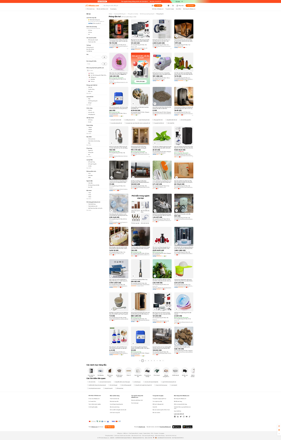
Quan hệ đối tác (177, 411)
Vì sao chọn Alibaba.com (94, 398)
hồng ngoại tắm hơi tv (158, 119)
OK (104, 57)
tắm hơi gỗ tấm (171, 123)
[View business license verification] (153, 438)
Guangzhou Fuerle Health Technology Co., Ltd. (183, 155)
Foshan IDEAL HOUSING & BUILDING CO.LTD (183, 253)
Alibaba (110, 13)
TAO (152, 433)
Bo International (156, 254)
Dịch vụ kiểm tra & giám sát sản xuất (118, 409)
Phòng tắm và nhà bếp (133, 13)
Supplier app (142, 426)
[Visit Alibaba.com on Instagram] (184, 416)
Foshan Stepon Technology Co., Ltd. (139, 48)
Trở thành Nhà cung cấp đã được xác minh (182, 407)
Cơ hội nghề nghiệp (93, 407)
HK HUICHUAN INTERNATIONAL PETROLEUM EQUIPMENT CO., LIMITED (140, 187)
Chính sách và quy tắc (115, 412)
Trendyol (156, 433)
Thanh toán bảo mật (114, 398)
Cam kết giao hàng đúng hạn (116, 404)
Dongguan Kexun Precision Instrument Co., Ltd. (162, 46)
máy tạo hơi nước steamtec (105, 381)
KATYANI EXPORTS (113, 114)
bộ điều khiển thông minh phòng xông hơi (97, 385)
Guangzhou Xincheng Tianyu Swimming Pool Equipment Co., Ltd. (183, 187)
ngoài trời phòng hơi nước (144, 119)
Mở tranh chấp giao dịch (158, 404)
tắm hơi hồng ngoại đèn (186, 119)
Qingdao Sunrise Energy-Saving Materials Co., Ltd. (162, 113)
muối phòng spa (137, 381)
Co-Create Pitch (92, 401)
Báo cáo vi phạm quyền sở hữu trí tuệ (161, 409)
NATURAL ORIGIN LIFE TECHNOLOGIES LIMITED (162, 287)
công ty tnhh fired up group (161, 385)
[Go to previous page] (139, 360)
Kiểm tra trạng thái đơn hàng (180, 404)
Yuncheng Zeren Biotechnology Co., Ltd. (118, 82)
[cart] (173, 5)
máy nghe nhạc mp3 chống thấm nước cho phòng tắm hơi (138, 123)
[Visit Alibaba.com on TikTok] (189, 416)
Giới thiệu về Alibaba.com (95, 395)
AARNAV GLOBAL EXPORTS (159, 153)
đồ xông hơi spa (120, 388)
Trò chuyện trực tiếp (157, 401)
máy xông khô (174, 385)
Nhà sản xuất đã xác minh (137, 400)
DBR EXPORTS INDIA (136, 113)
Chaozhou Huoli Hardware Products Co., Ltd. (162, 220)
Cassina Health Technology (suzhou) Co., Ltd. (140, 154)
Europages (161, 433)
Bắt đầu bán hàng (178, 401)
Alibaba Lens (94, 426)
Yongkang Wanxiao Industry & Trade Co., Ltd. (183, 285)
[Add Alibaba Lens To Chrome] (110, 426)
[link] (279, 426)
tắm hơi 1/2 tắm (92, 381)
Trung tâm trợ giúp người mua (159, 398)
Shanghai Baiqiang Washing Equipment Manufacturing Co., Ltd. (118, 285)
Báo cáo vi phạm (156, 412)
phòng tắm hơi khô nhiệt (116, 119)
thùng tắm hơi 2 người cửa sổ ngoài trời (143, 385)
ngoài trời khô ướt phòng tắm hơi (169, 381)
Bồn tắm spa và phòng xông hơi (147, 13)
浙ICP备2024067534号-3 (178, 437)
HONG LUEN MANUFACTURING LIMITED (118, 319)
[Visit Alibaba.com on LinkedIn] (178, 416)
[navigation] (96, 187)
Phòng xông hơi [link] (159, 13)
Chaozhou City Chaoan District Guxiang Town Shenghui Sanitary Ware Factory (118, 189)
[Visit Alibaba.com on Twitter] (181, 416)
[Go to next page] (163, 360)
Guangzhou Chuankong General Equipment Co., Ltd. (183, 219)
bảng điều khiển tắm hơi (172, 119)
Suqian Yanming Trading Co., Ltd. (116, 253)
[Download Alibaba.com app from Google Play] (187, 426)
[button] (152, 5)
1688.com (125, 433)
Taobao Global (146, 433)
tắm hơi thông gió (113, 385)
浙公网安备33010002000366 (164, 437)
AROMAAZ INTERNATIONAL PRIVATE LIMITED (183, 79)
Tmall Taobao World (133, 433)
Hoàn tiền (155, 407)
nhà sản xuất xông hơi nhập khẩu (151, 381)
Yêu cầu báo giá (134, 403)
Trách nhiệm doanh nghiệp (95, 404)
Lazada (140, 433)
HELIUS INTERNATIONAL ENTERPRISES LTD (140, 284)
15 (160, 360)
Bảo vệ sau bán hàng (114, 407)
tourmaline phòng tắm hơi (116, 123)
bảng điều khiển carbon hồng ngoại (122, 381)
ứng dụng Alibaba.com (165, 426)
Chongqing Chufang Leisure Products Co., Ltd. (118, 46)
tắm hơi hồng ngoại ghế (126, 385)
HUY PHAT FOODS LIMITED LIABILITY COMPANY (140, 254)
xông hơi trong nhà (108, 388)
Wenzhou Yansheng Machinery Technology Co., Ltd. (118, 156)
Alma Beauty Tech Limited (159, 79)
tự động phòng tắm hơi (130, 119)
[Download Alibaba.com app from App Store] (176, 426)
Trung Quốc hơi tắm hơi (159, 123)
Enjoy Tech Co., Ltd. (178, 46)
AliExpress (119, 433)
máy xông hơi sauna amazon (95, 388)
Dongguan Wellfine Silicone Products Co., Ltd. (118, 222)
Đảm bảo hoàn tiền (114, 401)
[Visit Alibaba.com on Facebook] (175, 416)
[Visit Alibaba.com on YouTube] (186, 416)
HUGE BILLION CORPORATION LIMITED (140, 320)
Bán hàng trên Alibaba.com (180, 398)
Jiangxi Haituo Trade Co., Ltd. (159, 187)
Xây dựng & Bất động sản (120, 13)
